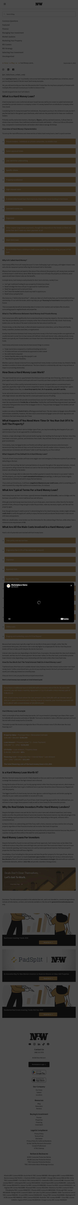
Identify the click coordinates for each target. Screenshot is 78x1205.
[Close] (71, 585)
